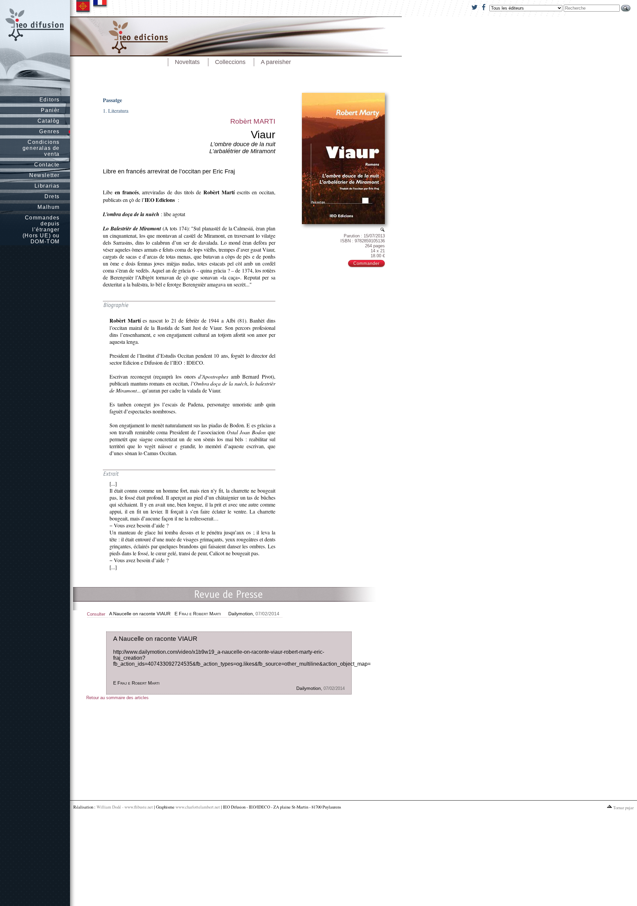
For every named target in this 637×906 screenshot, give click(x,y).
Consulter (96, 614)
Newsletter (44, 175)
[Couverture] (382, 229)
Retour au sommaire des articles (117, 697)
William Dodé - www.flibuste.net (125, 807)
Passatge (112, 100)
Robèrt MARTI (252, 121)
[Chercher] (625, 8)
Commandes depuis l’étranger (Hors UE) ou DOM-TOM (41, 229)
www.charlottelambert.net (198, 807)
